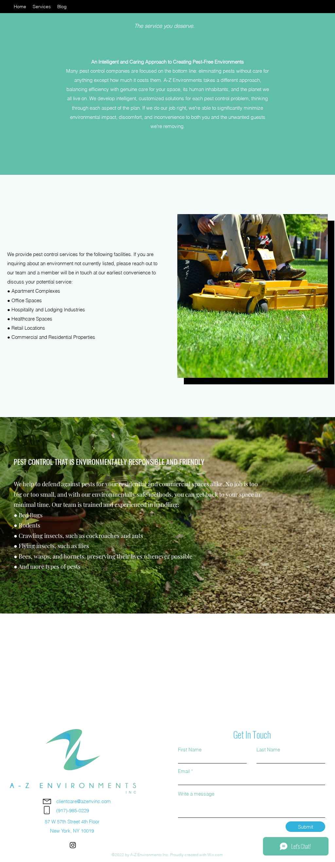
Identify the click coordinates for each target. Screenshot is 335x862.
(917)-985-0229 (72, 810)
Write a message (196, 793)
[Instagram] (73, 845)
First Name (190, 749)
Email (184, 771)
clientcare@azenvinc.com (83, 801)
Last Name (268, 749)
